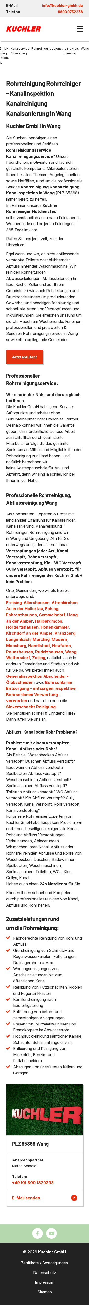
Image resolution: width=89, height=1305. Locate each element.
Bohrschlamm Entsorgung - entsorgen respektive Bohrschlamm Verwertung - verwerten (41, 691)
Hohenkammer (55, 627)
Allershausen (37, 602)
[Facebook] (37, 1233)
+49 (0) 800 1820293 (33, 1182)
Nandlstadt (39, 645)
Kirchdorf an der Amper (29, 633)
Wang (70, 651)
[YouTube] (51, 1233)
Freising (14, 602)
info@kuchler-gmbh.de (62, 5)
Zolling (38, 657)
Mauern (59, 639)
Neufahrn (61, 645)
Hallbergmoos (48, 621)
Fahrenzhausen (21, 614)
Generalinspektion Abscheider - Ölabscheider (37, 679)
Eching (51, 608)
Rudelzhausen (49, 651)
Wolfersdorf (18, 657)
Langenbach (18, 639)
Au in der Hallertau (24, 608)
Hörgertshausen (22, 627)
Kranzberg (65, 633)
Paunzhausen (19, 651)
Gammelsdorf (52, 614)
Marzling (41, 639)
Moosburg (16, 645)
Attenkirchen (65, 602)
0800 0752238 (70, 11)
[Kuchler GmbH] (23, 28)
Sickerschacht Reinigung (31, 706)
